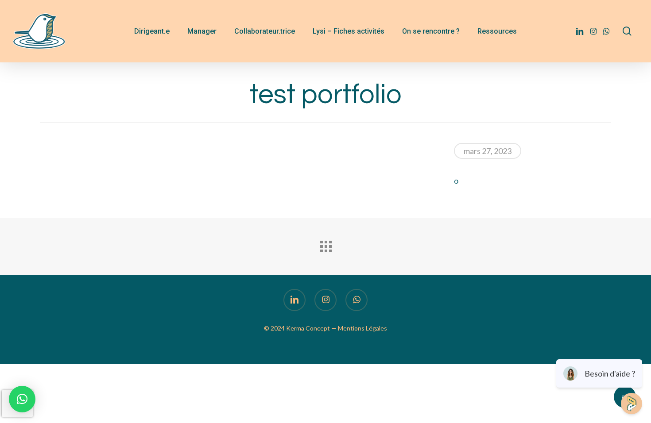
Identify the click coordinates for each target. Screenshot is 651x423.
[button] (22, 399)
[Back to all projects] (325, 244)
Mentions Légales (362, 328)
